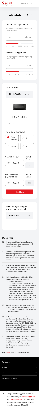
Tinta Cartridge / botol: (15, 132)
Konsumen (25, 4)
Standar (13, 146)
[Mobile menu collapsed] (35, 3)
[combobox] (19, 94)
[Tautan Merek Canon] (7, 3)
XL (27, 146)
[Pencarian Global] (32, 4)
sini (8, 352)
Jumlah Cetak (28, 158)
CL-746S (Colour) (12, 157)
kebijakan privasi (16, 399)
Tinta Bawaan (14, 138)
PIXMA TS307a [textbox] (15, 94)
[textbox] (19, 215)
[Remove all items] (26, 94)
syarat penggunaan (28, 396)
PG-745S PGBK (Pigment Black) (12, 175)
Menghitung (19, 192)
